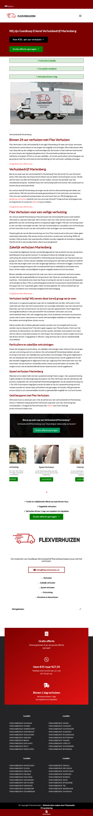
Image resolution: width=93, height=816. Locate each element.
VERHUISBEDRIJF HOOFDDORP (61, 729)
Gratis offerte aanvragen (46, 430)
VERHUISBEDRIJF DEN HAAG (20, 743)
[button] (46, 492)
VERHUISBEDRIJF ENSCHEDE (20, 777)
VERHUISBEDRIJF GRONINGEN (21, 780)
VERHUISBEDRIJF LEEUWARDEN (22, 791)
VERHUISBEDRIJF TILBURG (59, 740)
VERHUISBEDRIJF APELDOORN (21, 735)
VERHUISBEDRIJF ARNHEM (20, 738)
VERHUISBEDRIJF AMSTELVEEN (21, 765)
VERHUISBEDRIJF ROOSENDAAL (61, 735)
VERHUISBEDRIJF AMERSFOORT (22, 729)
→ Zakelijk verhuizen (46, 582)
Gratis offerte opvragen (24, 49)
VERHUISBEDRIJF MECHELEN (60, 768)
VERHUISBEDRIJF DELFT (19, 746)
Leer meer (11, 479)
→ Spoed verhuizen (46, 587)
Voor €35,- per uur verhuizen (27, 39)
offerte (35, 202)
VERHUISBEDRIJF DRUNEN (20, 774)
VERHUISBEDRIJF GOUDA (19, 768)
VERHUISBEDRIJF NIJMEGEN (60, 732)
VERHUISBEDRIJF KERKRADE (21, 786)
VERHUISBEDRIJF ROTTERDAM (61, 738)
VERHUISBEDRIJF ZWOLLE (59, 765)
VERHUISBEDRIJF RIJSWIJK (59, 777)
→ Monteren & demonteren (46, 597)
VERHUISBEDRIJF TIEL (57, 786)
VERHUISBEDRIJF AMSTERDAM (21, 732)
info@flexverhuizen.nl (47, 570)
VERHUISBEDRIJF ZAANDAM (60, 791)
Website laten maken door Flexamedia (59, 805)
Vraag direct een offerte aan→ (21, 164)
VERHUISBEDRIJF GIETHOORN (21, 783)
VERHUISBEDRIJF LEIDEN (59, 723)
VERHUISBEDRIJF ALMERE (19, 726)
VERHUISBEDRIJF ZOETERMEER (61, 746)
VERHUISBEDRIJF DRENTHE (20, 771)
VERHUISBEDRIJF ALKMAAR (20, 723)
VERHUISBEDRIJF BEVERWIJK (60, 749)
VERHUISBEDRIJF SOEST (58, 780)
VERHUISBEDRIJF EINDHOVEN (21, 749)
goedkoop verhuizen (18, 199)
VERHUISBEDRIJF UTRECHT (59, 743)
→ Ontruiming (46, 592)
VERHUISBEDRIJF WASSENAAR (61, 788)
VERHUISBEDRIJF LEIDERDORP (21, 788)
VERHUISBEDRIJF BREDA (19, 740)
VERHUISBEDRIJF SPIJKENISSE (61, 783)
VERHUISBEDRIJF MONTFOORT (61, 771)
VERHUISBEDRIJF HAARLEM (60, 726)
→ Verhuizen (46, 578)
